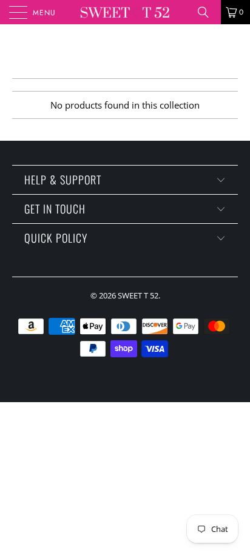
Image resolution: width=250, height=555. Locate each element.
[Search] (207, 12)
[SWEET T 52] (124, 12)
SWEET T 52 (138, 295)
